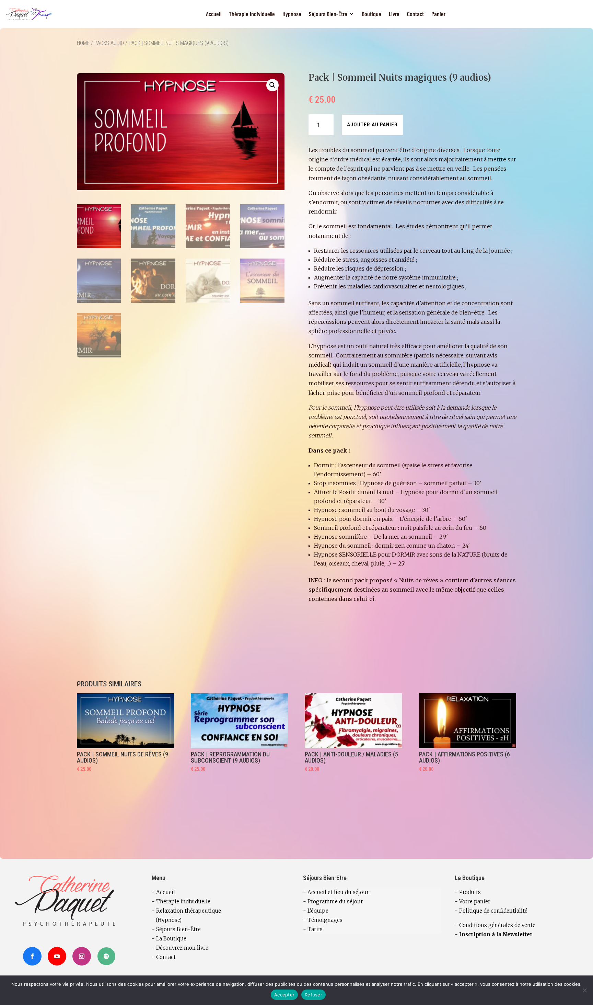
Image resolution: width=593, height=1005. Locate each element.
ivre (203, 948)
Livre (394, 14)
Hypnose (291, 14)
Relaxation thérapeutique (188, 910)
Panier (438, 14)
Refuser (313, 994)
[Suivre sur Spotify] (106, 956)
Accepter (284, 994)
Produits (470, 892)
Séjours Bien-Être (328, 14)
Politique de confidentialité (493, 910)
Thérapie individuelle (252, 14)
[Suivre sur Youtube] (57, 956)
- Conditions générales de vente (495, 925)
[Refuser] (584, 990)
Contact (415, 14)
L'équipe (317, 910)
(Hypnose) (167, 920)
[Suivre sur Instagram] (81, 956)
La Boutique (171, 938)
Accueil (213, 14)
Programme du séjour (335, 901)
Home (83, 43)
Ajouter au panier (372, 125)
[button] (272, 85)
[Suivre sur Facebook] (32, 956)
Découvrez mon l (177, 948)
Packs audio (109, 43)
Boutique (371, 14)
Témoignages (324, 920)
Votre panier (474, 901)
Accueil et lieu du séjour (338, 892)
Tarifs (315, 929)
